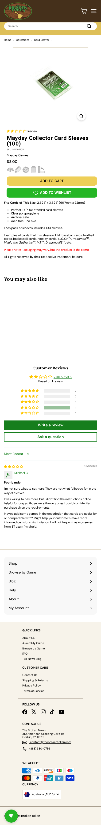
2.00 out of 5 (63, 377)
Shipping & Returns (35, 680)
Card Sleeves (42, 39)
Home (7, 39)
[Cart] (83, 11)
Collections (22, 39)
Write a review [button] (50, 425)
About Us (28, 638)
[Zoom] (81, 116)
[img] (13, 467)
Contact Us (29, 675)
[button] (17, 131)
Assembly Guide (33, 643)
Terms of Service (33, 691)
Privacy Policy (31, 685)
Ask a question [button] (50, 436)
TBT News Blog (31, 659)
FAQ (24, 654)
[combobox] (50, 26)
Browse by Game (33, 648)
